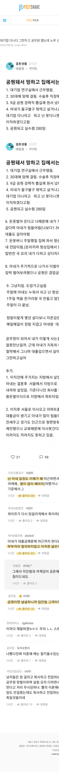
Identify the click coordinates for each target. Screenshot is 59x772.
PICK (32, 20)
